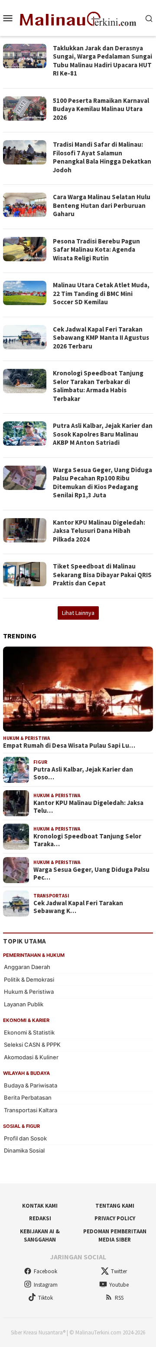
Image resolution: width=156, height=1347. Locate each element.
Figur (40, 762)
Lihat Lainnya (78, 613)
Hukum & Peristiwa (26, 738)
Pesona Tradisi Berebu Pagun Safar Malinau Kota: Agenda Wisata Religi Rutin (96, 249)
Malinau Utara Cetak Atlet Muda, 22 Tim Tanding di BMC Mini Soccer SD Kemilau (101, 293)
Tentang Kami (114, 1205)
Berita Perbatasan (28, 1097)
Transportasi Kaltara (30, 1110)
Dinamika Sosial (24, 1150)
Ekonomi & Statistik (29, 1032)
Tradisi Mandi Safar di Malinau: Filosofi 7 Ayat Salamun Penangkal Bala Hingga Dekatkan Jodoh (102, 157)
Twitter (119, 1271)
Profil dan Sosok (25, 1138)
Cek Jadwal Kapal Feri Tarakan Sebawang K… (78, 907)
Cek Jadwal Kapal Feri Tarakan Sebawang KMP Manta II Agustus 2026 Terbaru (101, 337)
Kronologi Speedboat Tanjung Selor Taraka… (87, 840)
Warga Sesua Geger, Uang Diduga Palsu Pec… (91, 873)
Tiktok (45, 1297)
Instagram (46, 1284)
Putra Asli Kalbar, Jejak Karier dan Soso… (83, 773)
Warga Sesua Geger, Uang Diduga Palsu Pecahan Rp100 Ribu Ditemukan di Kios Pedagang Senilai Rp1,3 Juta (102, 482)
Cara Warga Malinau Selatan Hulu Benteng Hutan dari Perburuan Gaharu (101, 205)
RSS (119, 1297)
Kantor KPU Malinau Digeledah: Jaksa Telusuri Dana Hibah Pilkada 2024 (99, 530)
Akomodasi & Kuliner (31, 1057)
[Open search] (149, 17)
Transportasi (51, 896)
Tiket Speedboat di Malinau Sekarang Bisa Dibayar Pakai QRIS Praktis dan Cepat (102, 574)
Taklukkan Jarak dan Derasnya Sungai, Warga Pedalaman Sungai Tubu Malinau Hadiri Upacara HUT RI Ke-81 (102, 61)
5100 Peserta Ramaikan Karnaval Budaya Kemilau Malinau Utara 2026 (101, 109)
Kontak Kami (40, 1205)
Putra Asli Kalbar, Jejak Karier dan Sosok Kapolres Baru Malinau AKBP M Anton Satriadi (103, 434)
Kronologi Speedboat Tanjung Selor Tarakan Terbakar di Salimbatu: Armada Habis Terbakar (98, 386)
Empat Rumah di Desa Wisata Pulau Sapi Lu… (69, 745)
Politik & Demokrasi (29, 979)
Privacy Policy (114, 1218)
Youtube (119, 1284)
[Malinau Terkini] (78, 17)
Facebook (45, 1271)
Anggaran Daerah (27, 966)
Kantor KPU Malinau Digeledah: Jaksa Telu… (88, 807)
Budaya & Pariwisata (30, 1085)
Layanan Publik (23, 1004)
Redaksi (40, 1218)
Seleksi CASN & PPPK (32, 1044)
